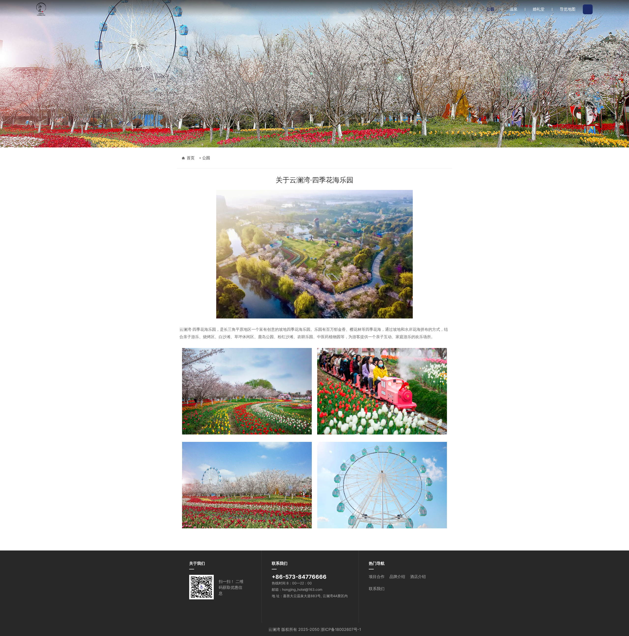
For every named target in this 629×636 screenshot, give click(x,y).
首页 (191, 157)
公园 (206, 157)
